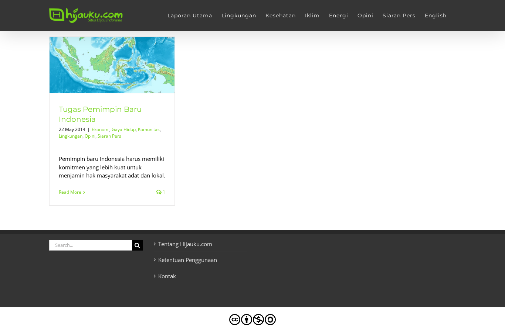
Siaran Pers (109, 136)
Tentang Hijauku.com (185, 244)
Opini (90, 136)
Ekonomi (100, 129)
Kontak (167, 276)
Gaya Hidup (124, 129)
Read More (70, 192)
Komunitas (149, 129)
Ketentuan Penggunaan (187, 259)
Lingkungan (70, 136)
